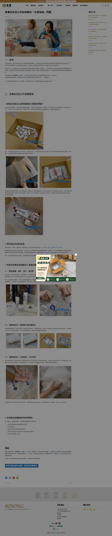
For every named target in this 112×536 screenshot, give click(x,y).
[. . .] (56, 268)
